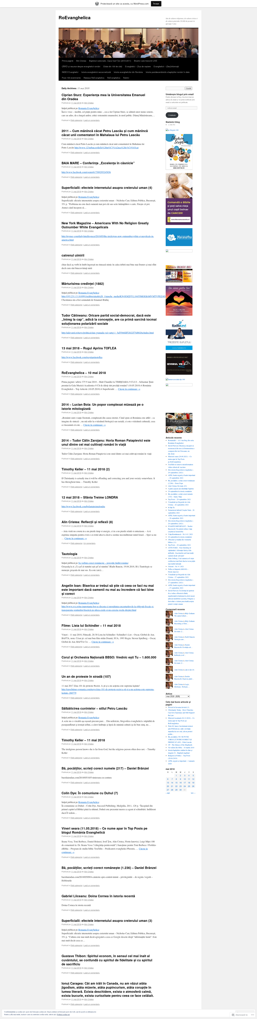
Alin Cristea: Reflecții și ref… (184, 653)
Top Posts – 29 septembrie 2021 (179, 499)
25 (189, 786)
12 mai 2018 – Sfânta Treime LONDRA (90, 497)
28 (172, 789)
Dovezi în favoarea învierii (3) (178, 707)
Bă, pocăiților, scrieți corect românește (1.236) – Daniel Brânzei (109, 867)
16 (181, 782)
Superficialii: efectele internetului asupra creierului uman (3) (107, 920)
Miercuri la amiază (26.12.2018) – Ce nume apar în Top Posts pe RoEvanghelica (181, 720)
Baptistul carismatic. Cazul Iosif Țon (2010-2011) (110, 60)
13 (168, 782)
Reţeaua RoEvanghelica (94, 77)
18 (189, 782)
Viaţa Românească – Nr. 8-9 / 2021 (180, 534)
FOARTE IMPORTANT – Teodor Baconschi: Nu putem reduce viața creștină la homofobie (180, 529)
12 (193, 779)
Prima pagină (67, 60)
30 (181, 789)
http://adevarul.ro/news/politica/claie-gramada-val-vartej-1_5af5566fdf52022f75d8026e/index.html (108, 332)
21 (172, 786)
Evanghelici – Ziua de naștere (138, 66)
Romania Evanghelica (88, 108)
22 (176, 786)
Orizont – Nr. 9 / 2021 (176, 566)
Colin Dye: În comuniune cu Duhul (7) (90, 793)
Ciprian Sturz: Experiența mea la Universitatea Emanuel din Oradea (103, 97)
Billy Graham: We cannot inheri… (184, 614)
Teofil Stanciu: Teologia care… (184, 638)
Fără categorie (76, 120)
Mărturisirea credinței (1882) (83, 283)
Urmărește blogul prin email (180, 94)
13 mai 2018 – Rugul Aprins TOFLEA (89, 348)
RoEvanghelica (75, 17)
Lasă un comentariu (92, 120)
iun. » (193, 793)
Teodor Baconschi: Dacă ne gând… (184, 677)
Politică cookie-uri (63, 1014)
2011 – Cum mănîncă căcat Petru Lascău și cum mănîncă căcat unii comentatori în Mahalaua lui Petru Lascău (105, 132)
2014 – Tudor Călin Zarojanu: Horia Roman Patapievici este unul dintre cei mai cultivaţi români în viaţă (106, 442)
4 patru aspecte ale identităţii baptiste (181, 488)
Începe (156, 4)
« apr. (168, 793)
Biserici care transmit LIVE (145, 60)
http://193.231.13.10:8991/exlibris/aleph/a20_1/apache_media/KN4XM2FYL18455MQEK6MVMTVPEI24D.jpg (115, 296)
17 (185, 782)
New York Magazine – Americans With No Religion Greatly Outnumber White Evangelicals (105, 225)
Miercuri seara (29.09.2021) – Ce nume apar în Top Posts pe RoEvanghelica (180, 459)
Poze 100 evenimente (71, 77)
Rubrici (126, 77)
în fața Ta (171, 507)
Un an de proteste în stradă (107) (86, 676)
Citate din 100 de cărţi (112, 66)
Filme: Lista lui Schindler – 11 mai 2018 (91, 625)
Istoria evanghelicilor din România (128, 72)
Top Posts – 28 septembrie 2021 (179, 545)
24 (185, 786)
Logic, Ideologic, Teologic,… (182, 685)
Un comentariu (89, 543)
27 (168, 789)
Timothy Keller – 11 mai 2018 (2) (86, 469)
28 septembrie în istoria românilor (180, 537)
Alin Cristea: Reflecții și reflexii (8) (87, 522)
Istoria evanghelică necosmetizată (96, 72)
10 (185, 779)
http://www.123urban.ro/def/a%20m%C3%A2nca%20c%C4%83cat (106, 147)
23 (181, 786)
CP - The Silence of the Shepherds (180, 745)
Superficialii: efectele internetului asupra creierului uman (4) (107, 187)
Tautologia (69, 553)
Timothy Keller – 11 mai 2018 (83, 740)
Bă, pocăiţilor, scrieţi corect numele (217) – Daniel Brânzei (105, 768)
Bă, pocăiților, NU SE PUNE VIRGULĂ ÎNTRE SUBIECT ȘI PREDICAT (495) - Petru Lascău (180, 739)
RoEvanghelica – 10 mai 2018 (84, 372)
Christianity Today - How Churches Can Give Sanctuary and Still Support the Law (181, 712)
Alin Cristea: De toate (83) (177, 486)
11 (189, 779)
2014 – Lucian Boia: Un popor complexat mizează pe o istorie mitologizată (103, 406)
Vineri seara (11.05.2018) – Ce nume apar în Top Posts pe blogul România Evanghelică (104, 830)
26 (193, 786)
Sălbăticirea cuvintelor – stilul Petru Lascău (94, 708)
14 (172, 782)
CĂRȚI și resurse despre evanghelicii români (81, 66)
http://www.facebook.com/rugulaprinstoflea (82, 357)
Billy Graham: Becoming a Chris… (184, 622)
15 (176, 782)
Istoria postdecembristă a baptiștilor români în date (167, 72)
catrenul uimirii (73, 255)
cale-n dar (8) (189, 669)
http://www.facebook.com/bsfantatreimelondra (83, 506)
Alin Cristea (81, 60)
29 (176, 789)
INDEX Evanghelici (70, 72)
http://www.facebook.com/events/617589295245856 (86, 172)
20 (168, 786)
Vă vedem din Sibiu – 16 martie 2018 (181, 747)
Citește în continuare (129, 388)
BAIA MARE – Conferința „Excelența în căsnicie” (98, 163)
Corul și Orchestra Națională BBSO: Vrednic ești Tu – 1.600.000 (109, 657)
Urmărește (172, 115)
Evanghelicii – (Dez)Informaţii (166, 66)
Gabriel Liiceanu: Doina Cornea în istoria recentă (98, 896)
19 (193, 782)
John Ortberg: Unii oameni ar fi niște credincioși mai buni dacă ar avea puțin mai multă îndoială (181, 561)
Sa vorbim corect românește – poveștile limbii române (103, 562)
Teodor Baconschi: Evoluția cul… (183, 646)
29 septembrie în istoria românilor (180, 491)
